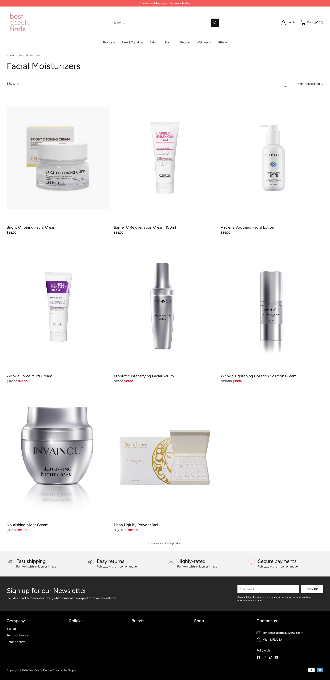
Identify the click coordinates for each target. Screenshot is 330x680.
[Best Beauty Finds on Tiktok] (270, 658)
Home (10, 55)
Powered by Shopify (65, 670)
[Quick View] (104, 98)
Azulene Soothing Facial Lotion (247, 227)
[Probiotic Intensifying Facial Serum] (165, 306)
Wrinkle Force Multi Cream (29, 376)
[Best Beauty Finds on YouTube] (276, 658)
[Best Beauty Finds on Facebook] (258, 658)
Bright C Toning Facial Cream (31, 227)
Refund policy (16, 642)
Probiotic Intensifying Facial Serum (144, 376)
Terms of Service (17, 635)
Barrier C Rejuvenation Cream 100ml (145, 227)
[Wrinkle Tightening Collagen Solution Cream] (272, 306)
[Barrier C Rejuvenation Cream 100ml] (165, 158)
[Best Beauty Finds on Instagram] (264, 658)
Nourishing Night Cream (27, 525)
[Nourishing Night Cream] (58, 455)
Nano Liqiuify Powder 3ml (136, 525)
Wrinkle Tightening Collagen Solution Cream (258, 376)
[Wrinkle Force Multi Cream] (58, 306)
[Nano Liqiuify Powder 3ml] (165, 455)
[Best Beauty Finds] (19, 22)
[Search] (215, 23)
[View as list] (292, 83)
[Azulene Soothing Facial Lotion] (272, 158)
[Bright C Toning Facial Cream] (58, 158)
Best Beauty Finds (39, 670)
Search (11, 628)
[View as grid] (285, 83)
